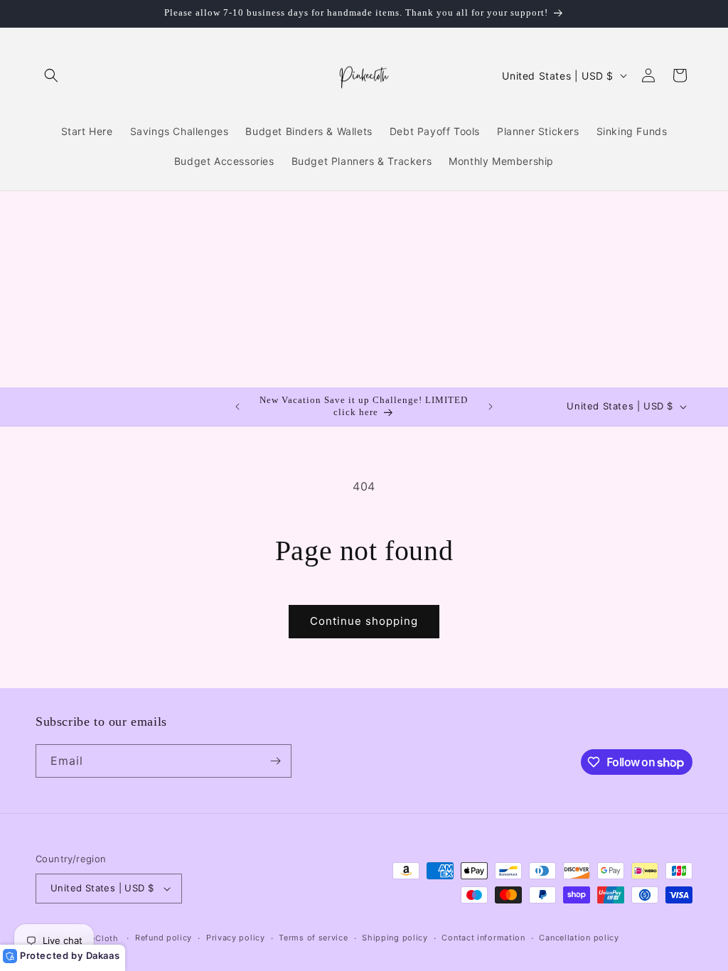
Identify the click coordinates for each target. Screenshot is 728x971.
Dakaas (103, 955)
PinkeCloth (96, 938)
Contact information (483, 938)
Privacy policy (235, 938)
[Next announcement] (490, 406)
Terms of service (313, 938)
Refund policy (163, 938)
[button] (51, 75)
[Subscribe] (275, 761)
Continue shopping (364, 621)
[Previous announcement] (237, 406)
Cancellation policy (579, 938)
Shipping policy (395, 938)
